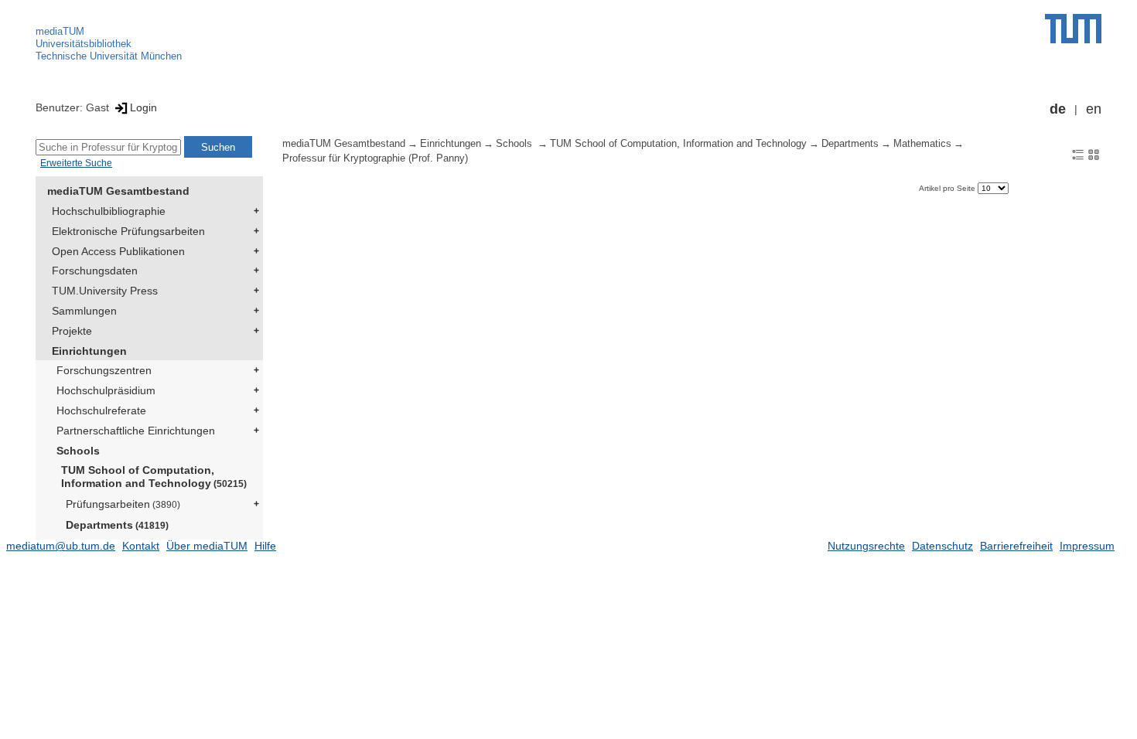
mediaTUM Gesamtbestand (118, 191)
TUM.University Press (105, 290)
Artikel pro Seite (948, 188)
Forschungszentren (104, 370)
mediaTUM (60, 31)
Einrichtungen (89, 351)
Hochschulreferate (101, 410)
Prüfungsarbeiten (123, 504)
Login (143, 107)
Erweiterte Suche (76, 163)
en (1093, 109)
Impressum (1087, 546)
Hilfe (265, 546)
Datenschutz (942, 546)
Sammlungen (84, 311)
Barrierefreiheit (1016, 546)
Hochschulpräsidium (105, 390)
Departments (117, 525)
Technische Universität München (109, 56)
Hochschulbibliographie (109, 211)
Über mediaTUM (207, 546)
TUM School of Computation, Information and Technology (154, 476)
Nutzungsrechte (866, 546)
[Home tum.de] (1073, 28)
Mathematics (922, 143)
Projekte (72, 331)
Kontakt (140, 546)
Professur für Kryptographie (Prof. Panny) (375, 158)
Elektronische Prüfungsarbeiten (128, 231)
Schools (78, 450)
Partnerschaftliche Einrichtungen (135, 430)
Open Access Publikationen (118, 251)
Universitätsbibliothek (83, 43)
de (1058, 109)
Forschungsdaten (95, 270)
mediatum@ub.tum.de (60, 546)
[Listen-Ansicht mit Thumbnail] (1078, 154)
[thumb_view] (1093, 154)
